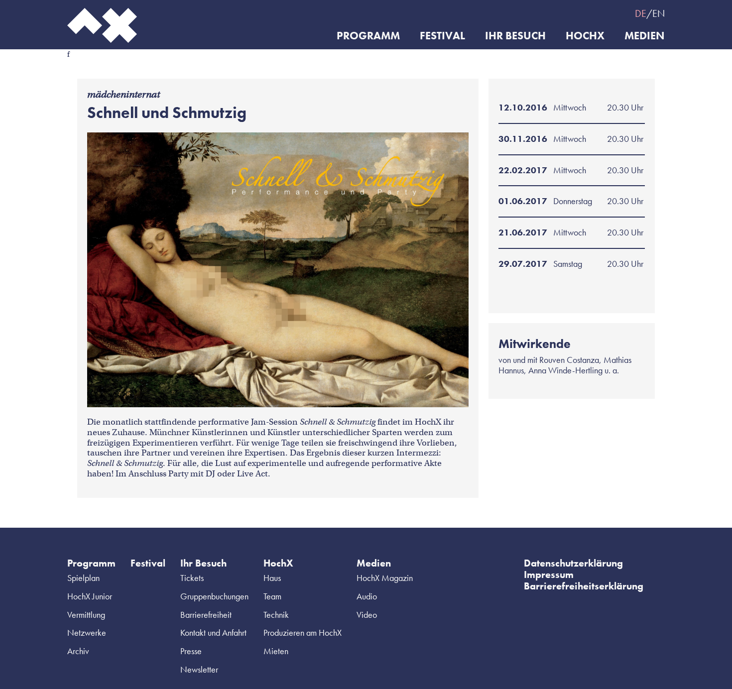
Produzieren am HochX (302, 632)
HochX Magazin (385, 577)
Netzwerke (86, 632)
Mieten (275, 651)
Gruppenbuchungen (214, 596)
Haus (272, 577)
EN (658, 13)
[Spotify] (570, 13)
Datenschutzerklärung (573, 563)
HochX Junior (89, 596)
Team (272, 596)
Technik (276, 614)
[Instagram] (550, 13)
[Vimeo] (590, 13)
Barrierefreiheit (206, 614)
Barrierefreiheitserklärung (583, 585)
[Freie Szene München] (610, 13)
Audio (367, 596)
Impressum (549, 574)
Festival (442, 36)
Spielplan (83, 577)
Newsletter (199, 669)
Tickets (192, 577)
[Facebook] (530, 13)
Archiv (78, 651)
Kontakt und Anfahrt (213, 632)
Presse (191, 651)
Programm (368, 36)
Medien (644, 36)
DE (640, 13)
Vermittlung (86, 614)
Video (367, 614)
